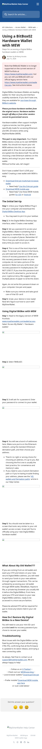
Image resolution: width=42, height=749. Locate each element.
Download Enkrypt (31, 675)
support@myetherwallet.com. (14, 659)
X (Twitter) (26, 669)
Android (27, 194)
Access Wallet (20, 27)
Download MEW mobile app (17, 189)
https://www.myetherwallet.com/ (19, 74)
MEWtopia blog (27, 672)
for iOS (18, 194)
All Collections (7, 27)
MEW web (32, 27)
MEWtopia (24, 735)
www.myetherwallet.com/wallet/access (18, 321)
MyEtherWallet (12, 735)
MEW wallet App (21, 738)
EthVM (33, 735)
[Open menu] (38, 4)
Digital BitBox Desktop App (13, 211)
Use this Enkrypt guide (28, 186)
